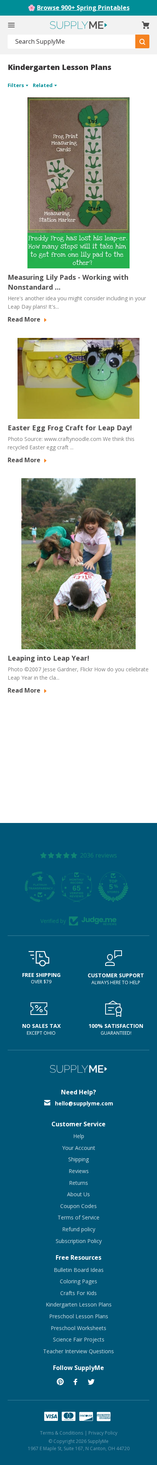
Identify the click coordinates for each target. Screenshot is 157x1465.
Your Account (78, 1147)
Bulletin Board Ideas (79, 1269)
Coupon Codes (78, 1206)
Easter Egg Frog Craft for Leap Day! (70, 427)
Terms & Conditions (61, 1433)
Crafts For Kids (78, 1293)
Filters (16, 85)
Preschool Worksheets (78, 1328)
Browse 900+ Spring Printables (83, 7)
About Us (78, 1194)
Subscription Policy (79, 1241)
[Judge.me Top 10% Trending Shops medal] (115, 887)
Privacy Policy (102, 1433)
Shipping (78, 1159)
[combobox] (72, 42)
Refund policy (78, 1229)
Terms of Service (78, 1217)
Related (43, 85)
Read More (25, 319)
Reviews (79, 1171)
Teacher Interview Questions (78, 1351)
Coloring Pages (78, 1281)
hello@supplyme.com (84, 1103)
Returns (78, 1182)
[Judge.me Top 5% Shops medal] (78, 887)
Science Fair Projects (78, 1339)
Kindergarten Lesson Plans (79, 1304)
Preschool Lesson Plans (78, 1316)
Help (78, 1136)
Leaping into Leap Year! (48, 658)
